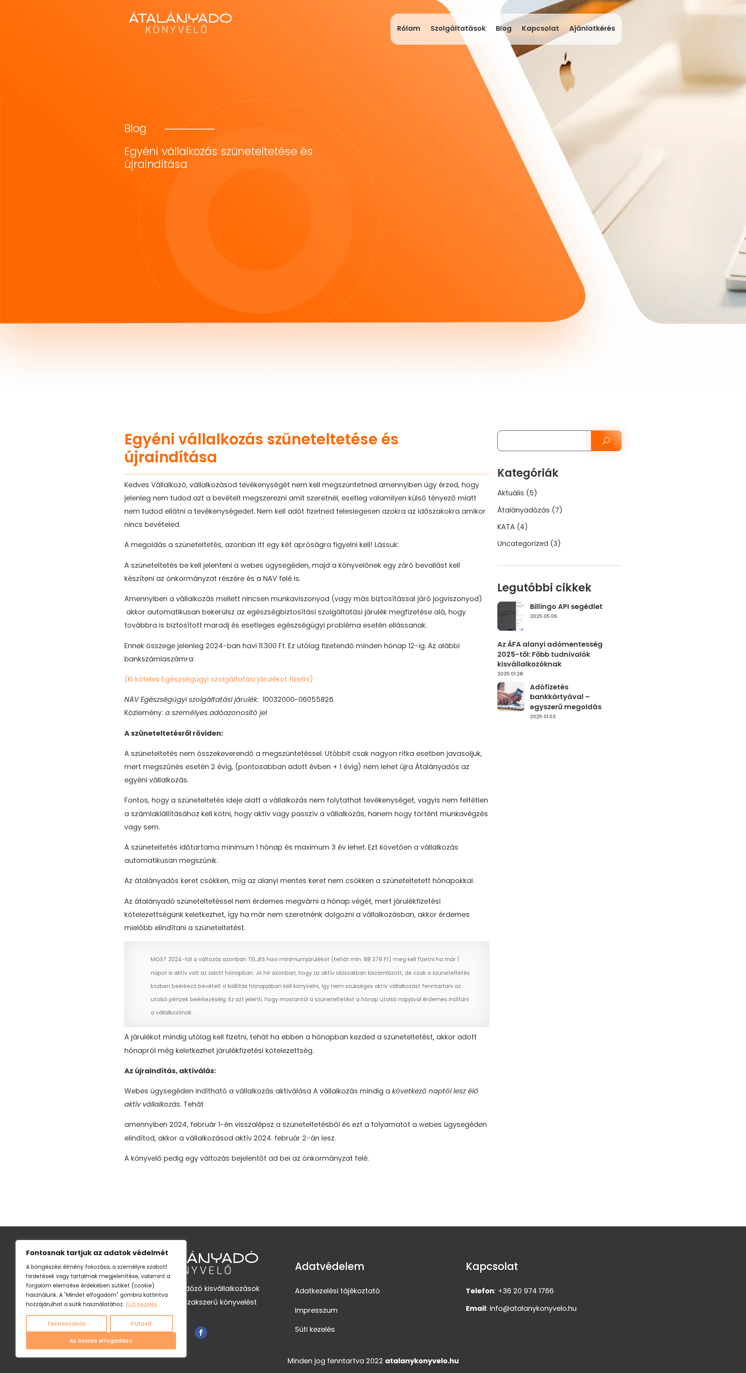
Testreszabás (66, 1324)
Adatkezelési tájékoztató (337, 1291)
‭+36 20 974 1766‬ (526, 1291)
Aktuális (510, 493)
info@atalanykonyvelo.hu (533, 1308)
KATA (506, 527)
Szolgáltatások (458, 28)
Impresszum (316, 1310)
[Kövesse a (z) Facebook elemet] (201, 1332)
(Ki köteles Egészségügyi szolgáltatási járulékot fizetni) (218, 679)
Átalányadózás (523, 510)
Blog (504, 28)
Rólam (408, 28)
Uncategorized (522, 543)
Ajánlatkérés (592, 28)
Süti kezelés (141, 1304)
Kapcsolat (540, 28)
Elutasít (141, 1324)
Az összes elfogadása (101, 1341)
